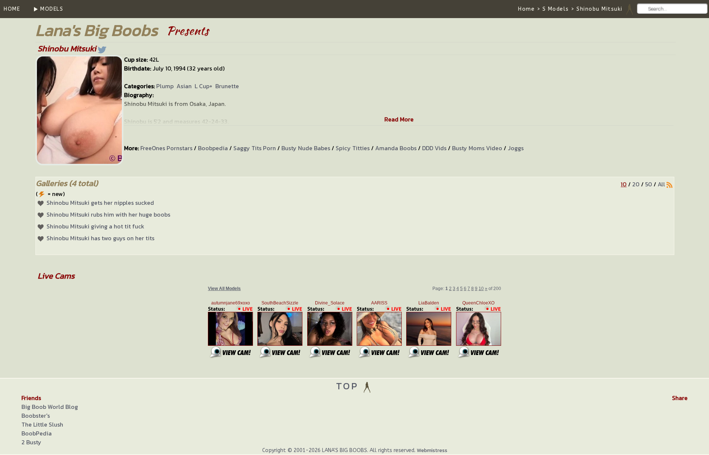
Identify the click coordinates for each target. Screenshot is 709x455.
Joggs (516, 148)
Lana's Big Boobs (96, 30)
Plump (165, 86)
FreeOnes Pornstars (166, 148)
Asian (184, 86)
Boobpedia (213, 148)
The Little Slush (42, 424)
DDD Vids (434, 148)
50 (648, 184)
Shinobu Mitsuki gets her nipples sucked (100, 202)
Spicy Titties (353, 148)
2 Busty (31, 442)
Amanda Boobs (396, 148)
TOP (349, 386)
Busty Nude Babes (305, 148)
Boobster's (35, 415)
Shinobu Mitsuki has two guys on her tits (100, 238)
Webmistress (432, 450)
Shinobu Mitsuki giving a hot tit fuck (95, 226)
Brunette (227, 86)
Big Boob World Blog (49, 406)
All (661, 184)
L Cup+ (203, 86)
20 (636, 184)
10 (624, 184)
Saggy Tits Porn (254, 148)
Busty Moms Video (477, 148)
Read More (399, 119)
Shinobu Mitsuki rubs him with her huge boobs (108, 214)
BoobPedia (36, 433)
